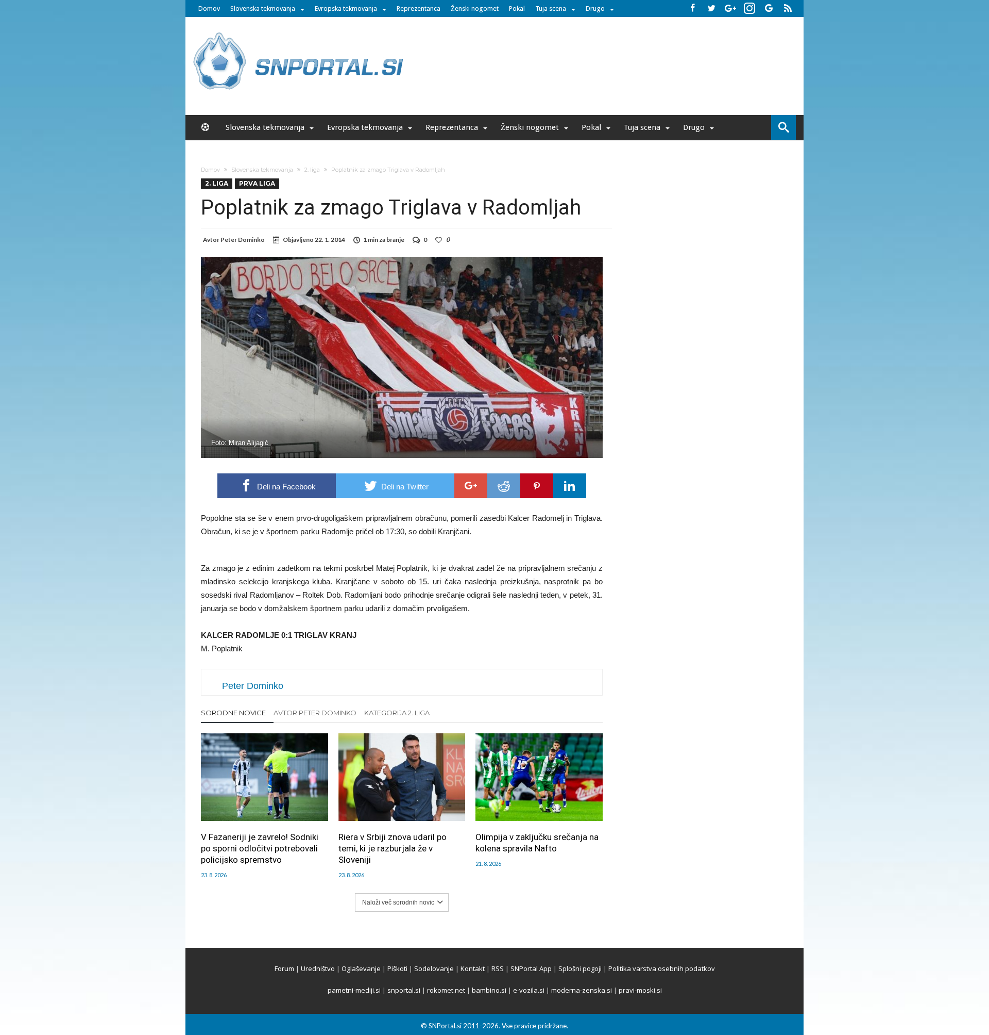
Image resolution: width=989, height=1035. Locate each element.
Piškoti (397, 968)
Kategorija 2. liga (397, 713)
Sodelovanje (434, 968)
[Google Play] (768, 8)
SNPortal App (531, 968)
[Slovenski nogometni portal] (299, 32)
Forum (284, 968)
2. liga (312, 169)
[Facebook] (692, 8)
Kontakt (473, 968)
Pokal (517, 8)
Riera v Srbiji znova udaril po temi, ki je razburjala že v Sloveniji (392, 848)
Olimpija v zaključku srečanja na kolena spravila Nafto (537, 842)
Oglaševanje (361, 968)
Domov (209, 8)
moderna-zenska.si (581, 990)
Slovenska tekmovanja (262, 8)
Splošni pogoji (580, 968)
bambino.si (489, 990)
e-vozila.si (528, 990)
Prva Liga (257, 183)
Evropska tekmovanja (346, 8)
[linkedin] (569, 485)
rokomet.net (446, 990)
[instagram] (749, 8)
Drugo (595, 8)
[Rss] (787, 8)
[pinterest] (536, 485)
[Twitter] (711, 8)
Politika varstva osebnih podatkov (661, 968)
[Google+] (730, 8)
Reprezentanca (418, 8)
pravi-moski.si (640, 990)
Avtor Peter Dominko (315, 713)
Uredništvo (318, 968)
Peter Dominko (242, 239)
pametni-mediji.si (354, 990)
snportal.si (403, 990)
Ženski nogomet (475, 8)
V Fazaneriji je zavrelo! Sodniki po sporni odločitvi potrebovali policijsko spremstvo (259, 848)
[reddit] (503, 485)
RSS (497, 968)
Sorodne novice (233, 713)
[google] (470, 485)
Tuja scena (550, 8)
